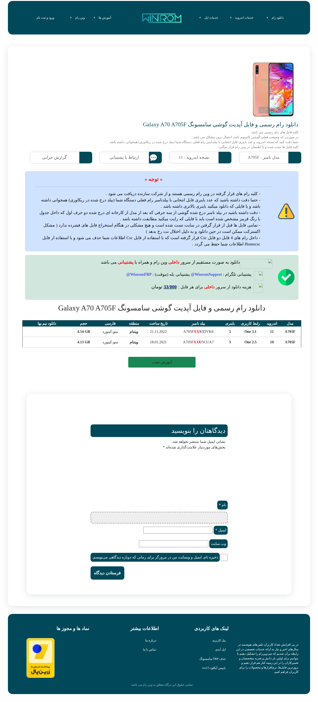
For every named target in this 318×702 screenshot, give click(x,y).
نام (222, 505)
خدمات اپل (211, 17)
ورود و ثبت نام (46, 17)
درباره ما (150, 640)
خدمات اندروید (244, 17)
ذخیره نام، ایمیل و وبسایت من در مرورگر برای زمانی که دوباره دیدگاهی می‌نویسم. (155, 557)
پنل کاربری (219, 640)
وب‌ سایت (218, 544)
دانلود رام (278, 17)
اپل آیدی (220, 649)
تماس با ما (149, 649)
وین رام (80, 17)
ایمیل (220, 530)
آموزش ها (105, 17)
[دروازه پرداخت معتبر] (40, 657)
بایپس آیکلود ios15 (214, 668)
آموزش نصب (162, 362)
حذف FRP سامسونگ (212, 659)
